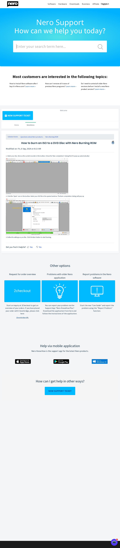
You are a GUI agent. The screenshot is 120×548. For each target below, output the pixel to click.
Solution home (13, 137)
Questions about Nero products (32, 137)
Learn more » (30, 86)
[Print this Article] (113, 142)
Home (16, 125)
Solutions (30, 125)
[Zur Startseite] (14, 3)
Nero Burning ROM (51, 137)
